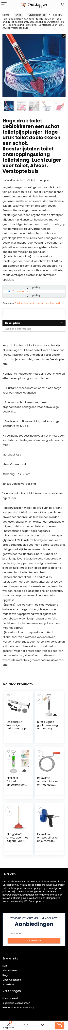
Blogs (5, 975)
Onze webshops (11, 979)
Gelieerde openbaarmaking (18, 1007)
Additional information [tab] (18, 328)
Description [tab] (12, 323)
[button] (64, 36)
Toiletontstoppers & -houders (29, 303)
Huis (4, 966)
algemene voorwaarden (16, 1003)
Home (5, 14)
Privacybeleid (10, 998)
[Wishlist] (26, 1025)
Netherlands (24, 291)
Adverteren (8, 984)
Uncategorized (37, 14)
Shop (18, 14)
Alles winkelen (10, 970)
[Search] (63, 4)
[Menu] (4, 4)
